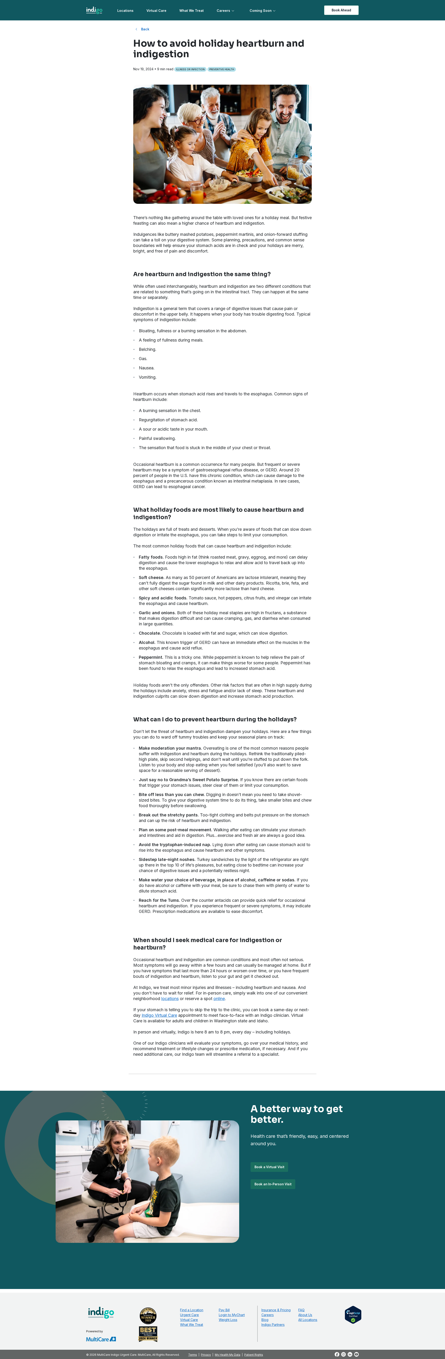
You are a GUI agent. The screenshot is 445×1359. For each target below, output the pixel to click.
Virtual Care (156, 11)
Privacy (206, 1354)
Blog (264, 1320)
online (219, 998)
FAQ (301, 1310)
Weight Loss (228, 1320)
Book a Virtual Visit (269, 1167)
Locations (125, 11)
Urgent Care (189, 1315)
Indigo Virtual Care (159, 1015)
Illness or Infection (190, 69)
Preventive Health (221, 69)
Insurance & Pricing (276, 1310)
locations (170, 998)
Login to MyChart (232, 1315)
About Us (305, 1315)
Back (145, 29)
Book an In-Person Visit (272, 1184)
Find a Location (191, 1310)
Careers (223, 11)
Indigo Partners (273, 1325)
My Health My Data (227, 1354)
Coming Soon (261, 11)
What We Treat (191, 11)
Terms (192, 1354)
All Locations (307, 1320)
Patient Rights (253, 1354)
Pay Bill (224, 1310)
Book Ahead (341, 10)
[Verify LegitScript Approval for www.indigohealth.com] (353, 1314)
